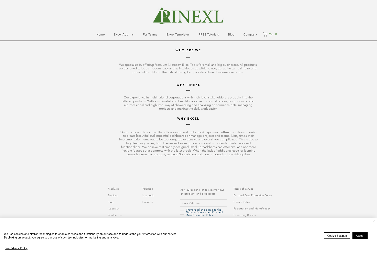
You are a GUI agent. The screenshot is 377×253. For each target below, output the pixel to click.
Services (113, 195)
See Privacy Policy (16, 248)
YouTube (147, 188)
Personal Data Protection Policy (252, 195)
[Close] (374, 221)
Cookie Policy (241, 202)
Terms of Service (243, 188)
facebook (148, 195)
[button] (124, 34)
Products (113, 188)
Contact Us (115, 215)
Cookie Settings (337, 236)
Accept (360, 236)
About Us (114, 208)
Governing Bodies (244, 215)
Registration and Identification (252, 208)
